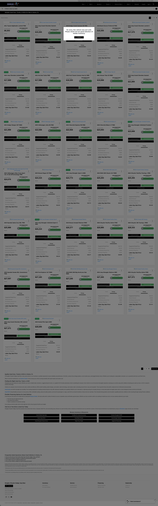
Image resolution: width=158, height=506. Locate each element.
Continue (79, 37)
